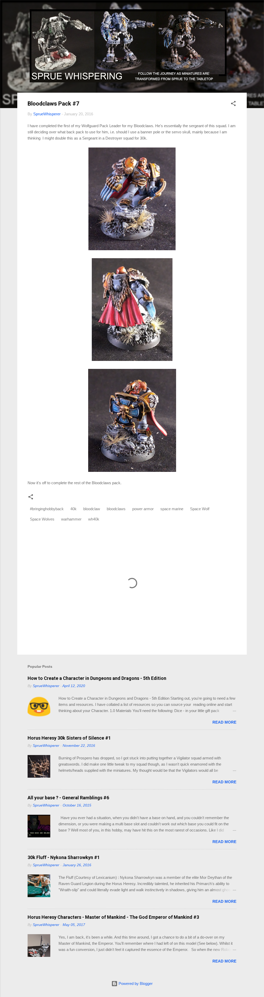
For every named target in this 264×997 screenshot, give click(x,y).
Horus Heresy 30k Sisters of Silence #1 (69, 738)
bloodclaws (116, 509)
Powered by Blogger (135, 983)
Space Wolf (199, 509)
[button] (233, 104)
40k (73, 509)
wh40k (93, 519)
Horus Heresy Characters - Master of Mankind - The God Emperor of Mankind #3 (113, 917)
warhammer (71, 519)
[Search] (244, 14)
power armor (143, 509)
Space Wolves (42, 519)
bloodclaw (91, 509)
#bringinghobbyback (47, 509)
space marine (171, 509)
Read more (224, 722)
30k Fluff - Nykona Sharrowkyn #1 (64, 857)
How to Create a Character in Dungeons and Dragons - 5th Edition (97, 678)
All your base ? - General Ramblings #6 (68, 797)
